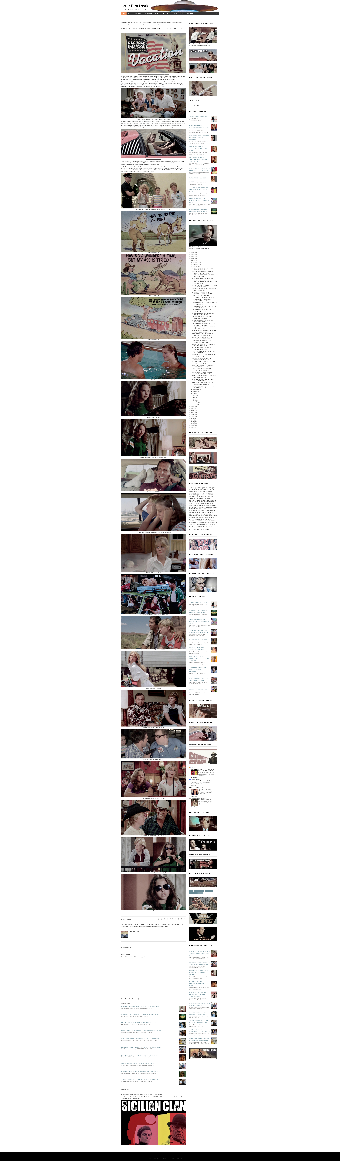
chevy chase (175, 22)
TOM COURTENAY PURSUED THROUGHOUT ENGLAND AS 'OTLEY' (204, 296)
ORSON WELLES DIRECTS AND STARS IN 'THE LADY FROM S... (204, 275)
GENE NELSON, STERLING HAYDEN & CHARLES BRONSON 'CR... (203, 383)
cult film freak (135, 5)
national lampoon (148, 24)
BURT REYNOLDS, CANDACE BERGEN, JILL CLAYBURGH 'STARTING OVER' (197, 994)
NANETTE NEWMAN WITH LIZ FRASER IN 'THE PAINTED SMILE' (204, 376)
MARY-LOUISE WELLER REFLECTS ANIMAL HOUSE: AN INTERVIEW (140, 1039)
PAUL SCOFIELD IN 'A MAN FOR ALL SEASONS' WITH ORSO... (202, 268)
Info (129, 13)
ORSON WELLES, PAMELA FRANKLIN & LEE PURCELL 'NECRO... (204, 282)
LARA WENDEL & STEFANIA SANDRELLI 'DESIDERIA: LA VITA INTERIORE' (198, 127)
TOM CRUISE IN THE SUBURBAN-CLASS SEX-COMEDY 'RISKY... (204, 352)
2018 (192, 412)
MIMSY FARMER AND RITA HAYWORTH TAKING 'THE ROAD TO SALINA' (199, 658)
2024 (192, 256)
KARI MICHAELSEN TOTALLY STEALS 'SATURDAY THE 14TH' (138, 1022)
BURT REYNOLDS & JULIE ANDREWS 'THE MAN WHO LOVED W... (204, 331)
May (194, 397)
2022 (192, 260)
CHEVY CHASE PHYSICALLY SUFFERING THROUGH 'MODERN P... (203, 345)
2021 (192, 406)
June (194, 395)
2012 (192, 424)
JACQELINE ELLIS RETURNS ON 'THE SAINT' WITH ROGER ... (203, 317)
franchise (134, 24)
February (195, 403)
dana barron (124, 24)
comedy (180, 22)
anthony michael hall (158, 22)
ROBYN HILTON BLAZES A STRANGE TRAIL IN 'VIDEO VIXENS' (139, 1055)
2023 (192, 258)
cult (184, 22)
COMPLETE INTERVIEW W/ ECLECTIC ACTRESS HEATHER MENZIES (198, 689)
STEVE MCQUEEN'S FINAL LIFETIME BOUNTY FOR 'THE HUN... (202, 365)
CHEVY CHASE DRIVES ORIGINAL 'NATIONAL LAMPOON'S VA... (202, 338)
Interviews (148, 13)
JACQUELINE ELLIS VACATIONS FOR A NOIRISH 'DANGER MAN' (203, 313)
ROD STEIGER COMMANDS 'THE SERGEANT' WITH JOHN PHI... (201, 359)
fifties (191, 890)
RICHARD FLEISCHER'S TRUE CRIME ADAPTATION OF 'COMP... (202, 272)
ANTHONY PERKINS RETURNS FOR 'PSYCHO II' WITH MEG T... (202, 369)
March (194, 401)
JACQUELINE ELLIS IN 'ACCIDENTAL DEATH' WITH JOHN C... (202, 320)
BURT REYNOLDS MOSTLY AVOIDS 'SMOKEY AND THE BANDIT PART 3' (199, 953)
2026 (192, 252)
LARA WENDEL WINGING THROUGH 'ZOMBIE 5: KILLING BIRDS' (198, 148)
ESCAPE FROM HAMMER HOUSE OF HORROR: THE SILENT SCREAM (202, 334)
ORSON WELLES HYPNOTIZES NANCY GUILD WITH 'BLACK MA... (203, 279)
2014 (192, 420)
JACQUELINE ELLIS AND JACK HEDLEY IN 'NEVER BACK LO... (204, 307)
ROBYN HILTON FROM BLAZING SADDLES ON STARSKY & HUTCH (140, 1071)
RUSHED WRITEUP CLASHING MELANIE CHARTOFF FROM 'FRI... (203, 362)
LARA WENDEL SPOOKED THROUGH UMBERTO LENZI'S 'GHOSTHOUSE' (198, 159)
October (195, 266)
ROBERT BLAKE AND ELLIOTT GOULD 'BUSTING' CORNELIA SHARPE (141, 1031)
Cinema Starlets (195, 779)
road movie (161, 24)
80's (156, 13)
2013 (192, 422)
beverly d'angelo (167, 22)
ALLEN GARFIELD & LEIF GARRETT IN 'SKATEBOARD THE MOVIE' (140, 1014)
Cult (168, 13)
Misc (181, 13)
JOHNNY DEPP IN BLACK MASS (198, 117)
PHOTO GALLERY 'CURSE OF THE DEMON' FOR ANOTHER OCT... (204, 286)
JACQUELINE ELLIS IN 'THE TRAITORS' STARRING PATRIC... (203, 310)
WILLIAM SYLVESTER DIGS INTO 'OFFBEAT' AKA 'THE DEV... (201, 300)
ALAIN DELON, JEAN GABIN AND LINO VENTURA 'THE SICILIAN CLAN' (141, 1094)
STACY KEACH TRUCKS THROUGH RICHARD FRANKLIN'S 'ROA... (202, 372)
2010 (192, 427)
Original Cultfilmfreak (197, 787)
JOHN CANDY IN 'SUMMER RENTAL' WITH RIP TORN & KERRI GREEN (141, 1047)
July (194, 393)
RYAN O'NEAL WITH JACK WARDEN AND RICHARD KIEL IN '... (204, 355)
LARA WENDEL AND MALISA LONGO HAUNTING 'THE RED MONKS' (197, 179)
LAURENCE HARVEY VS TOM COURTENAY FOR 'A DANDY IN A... (203, 293)
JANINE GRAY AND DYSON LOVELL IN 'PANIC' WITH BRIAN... (203, 379)
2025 (192, 254)
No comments (147, 22)
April (194, 399)
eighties (130, 24)
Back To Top (184, 1158)
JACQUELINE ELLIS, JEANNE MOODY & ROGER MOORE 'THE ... (203, 324)
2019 (192, 410)
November (195, 264)
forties (202, 890)
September (196, 389)
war (206, 890)
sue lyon (200, 893)
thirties (211, 890)
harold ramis (140, 24)
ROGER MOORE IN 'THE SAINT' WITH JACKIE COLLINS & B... (203, 386)
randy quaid (155, 24)
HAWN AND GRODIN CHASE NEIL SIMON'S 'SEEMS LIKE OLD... (202, 348)
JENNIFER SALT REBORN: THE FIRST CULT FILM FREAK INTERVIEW (198, 669)
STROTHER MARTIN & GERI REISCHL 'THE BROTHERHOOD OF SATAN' (199, 200)
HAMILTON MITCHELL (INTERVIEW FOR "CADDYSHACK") (138, 1063)
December (195, 262)
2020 (192, 408)
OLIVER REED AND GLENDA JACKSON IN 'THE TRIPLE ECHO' (204, 289)
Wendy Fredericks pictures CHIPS (201, 781)
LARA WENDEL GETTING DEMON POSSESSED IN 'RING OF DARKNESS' (199, 138)
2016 (192, 416)
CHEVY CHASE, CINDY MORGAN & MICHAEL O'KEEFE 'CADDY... (202, 341)
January (195, 404)
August (195, 391)
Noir (175, 13)
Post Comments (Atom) (135, 999)
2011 (192, 425)
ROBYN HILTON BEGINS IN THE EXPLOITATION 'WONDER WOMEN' (141, 1006)
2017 (192, 414)
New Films (138, 13)
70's (162, 13)
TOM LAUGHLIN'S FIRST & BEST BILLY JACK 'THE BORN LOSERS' (140, 1079)
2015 (192, 418)
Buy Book (190, 13)
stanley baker (193, 893)
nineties (196, 890)
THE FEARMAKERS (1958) (205, 800)
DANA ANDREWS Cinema (198, 798)
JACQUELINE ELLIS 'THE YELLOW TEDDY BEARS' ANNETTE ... (204, 327)
